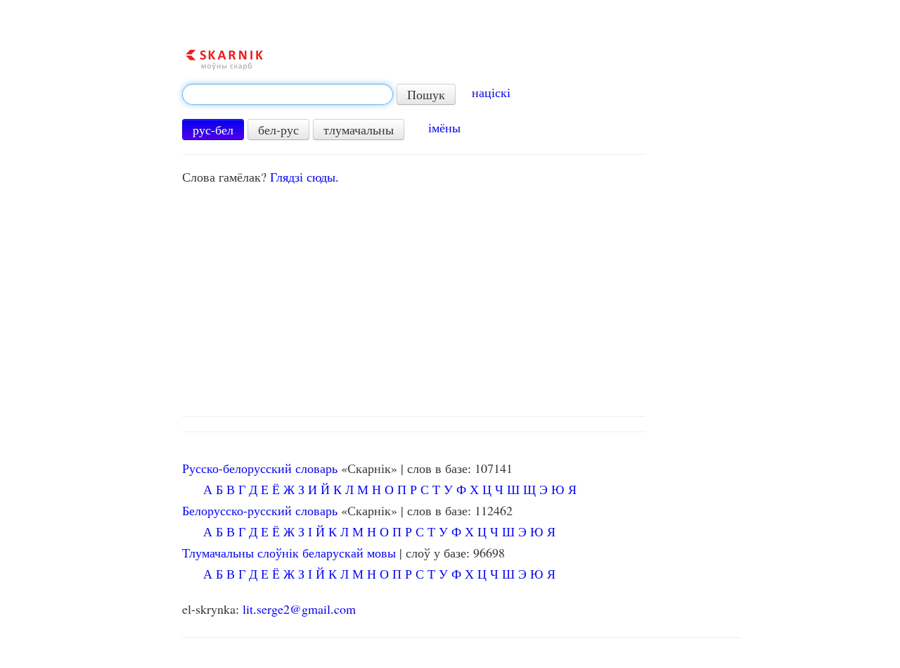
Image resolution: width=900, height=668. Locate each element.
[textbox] (287, 94)
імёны (444, 127)
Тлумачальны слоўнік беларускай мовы (289, 552)
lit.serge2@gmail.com (299, 608)
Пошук (426, 94)
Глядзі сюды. (304, 176)
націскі (491, 92)
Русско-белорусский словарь (260, 468)
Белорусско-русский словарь (260, 510)
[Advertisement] (461, 296)
